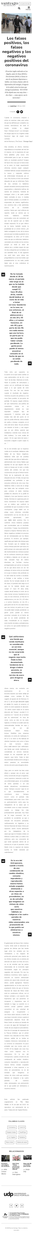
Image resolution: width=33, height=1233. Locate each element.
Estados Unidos (11, 1132)
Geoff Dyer (13, 106)
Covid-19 (22, 1127)
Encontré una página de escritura (5, 1165)
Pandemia (22, 1137)
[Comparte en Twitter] (21, 111)
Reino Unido (9, 1142)
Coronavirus (11, 1127)
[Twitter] (16, 1205)
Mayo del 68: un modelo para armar (27, 1165)
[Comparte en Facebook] (17, 111)
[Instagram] (22, 1205)
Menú (28, 9)
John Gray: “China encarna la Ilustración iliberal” (15, 1166)
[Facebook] (11, 1205)
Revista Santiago (9, 4)
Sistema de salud (22, 1142)
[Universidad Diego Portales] (16, 1194)
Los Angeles (11, 1137)
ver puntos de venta (25, 4)
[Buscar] (19, 8)
